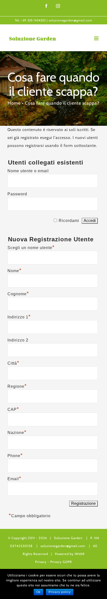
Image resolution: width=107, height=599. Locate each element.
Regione (17, 385)
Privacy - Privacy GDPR (53, 562)
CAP (13, 409)
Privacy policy (60, 592)
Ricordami (69, 220)
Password (17, 194)
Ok (38, 592)
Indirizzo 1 (19, 316)
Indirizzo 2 (17, 340)
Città (13, 362)
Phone (15, 455)
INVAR (80, 554)
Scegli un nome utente (31, 247)
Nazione (17, 432)
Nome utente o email (28, 171)
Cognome (18, 293)
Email (14, 478)
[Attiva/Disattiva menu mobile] (97, 38)
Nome (14, 270)
